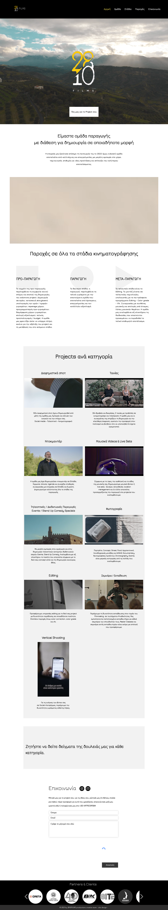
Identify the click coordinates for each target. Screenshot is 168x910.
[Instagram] (81, 788)
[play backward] (26, 896)
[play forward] (141, 896)
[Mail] (88, 788)
